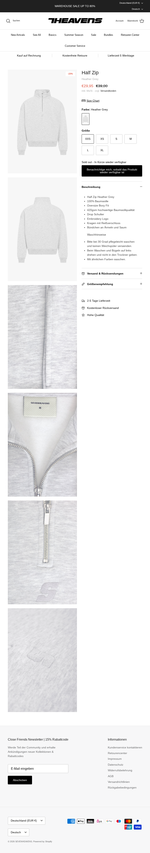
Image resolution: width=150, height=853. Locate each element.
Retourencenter (117, 753)
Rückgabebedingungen (122, 787)
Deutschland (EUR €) (130, 3)
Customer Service (75, 45)
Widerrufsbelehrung (120, 770)
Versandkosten (108, 91)
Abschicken (20, 780)
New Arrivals (18, 34)
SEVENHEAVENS (23, 841)
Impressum (115, 758)
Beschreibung (91, 186)
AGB (110, 776)
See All (37, 34)
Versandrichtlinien (119, 781)
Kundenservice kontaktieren (125, 747)
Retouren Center (130, 34)
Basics (52, 34)
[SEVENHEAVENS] (75, 21)
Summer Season (73, 34)
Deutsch (136, 9)
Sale (93, 34)
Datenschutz (115, 764)
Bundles (108, 34)
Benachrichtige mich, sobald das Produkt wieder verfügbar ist (112, 171)
